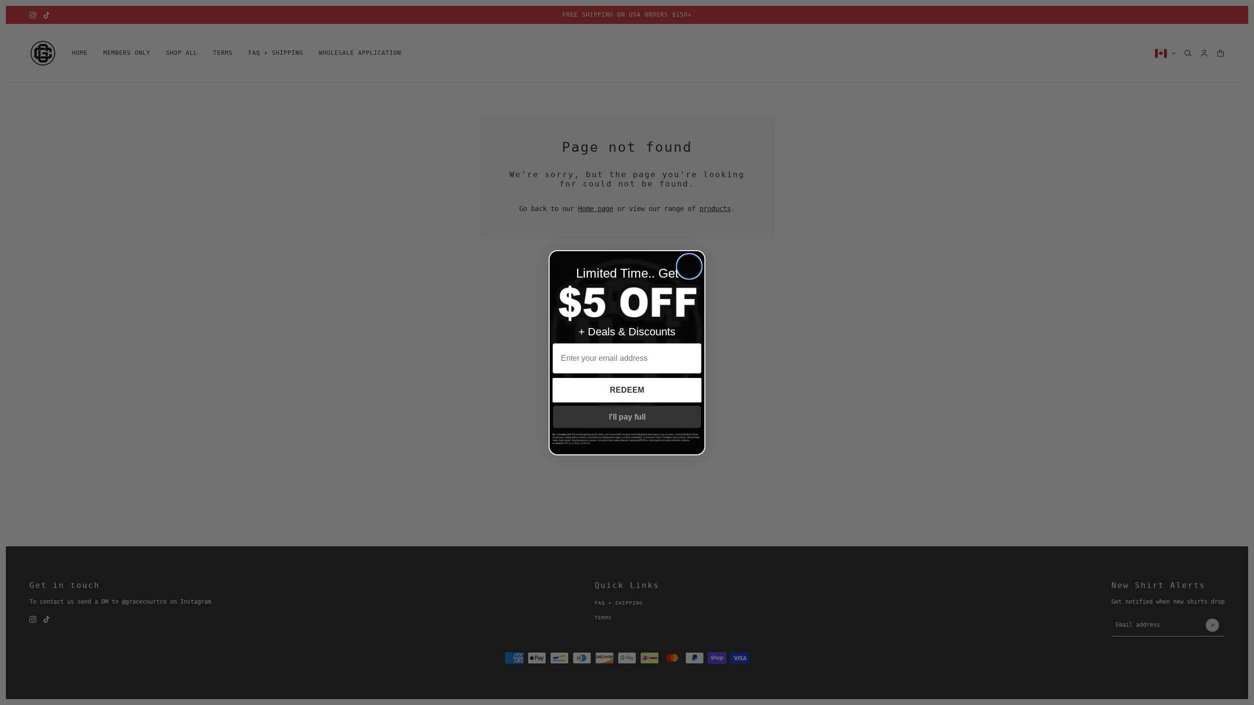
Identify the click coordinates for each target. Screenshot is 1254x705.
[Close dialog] (689, 266)
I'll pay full (627, 417)
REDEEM (627, 390)
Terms (586, 443)
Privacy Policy (573, 443)
